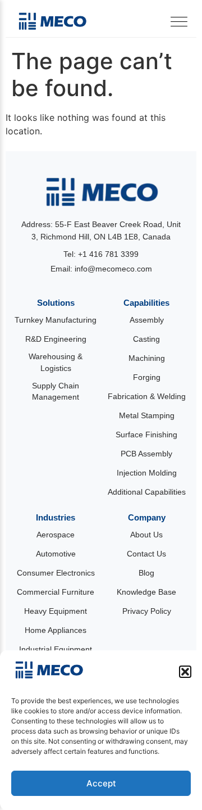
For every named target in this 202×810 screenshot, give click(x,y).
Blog (146, 573)
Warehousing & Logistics (55, 363)
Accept (101, 783)
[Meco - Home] (52, 21)
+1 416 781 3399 (108, 254)
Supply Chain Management (55, 391)
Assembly (147, 320)
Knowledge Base (146, 592)
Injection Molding (147, 473)
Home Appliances (55, 630)
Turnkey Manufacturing (56, 320)
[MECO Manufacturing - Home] (101, 192)
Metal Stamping (147, 416)
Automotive (56, 554)
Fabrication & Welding (147, 397)
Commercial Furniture (55, 592)
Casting (146, 340)
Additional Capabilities (147, 492)
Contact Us (146, 554)
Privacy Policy (146, 611)
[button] (185, 671)
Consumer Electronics (56, 573)
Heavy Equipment (55, 611)
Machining (146, 359)
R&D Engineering (55, 340)
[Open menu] (179, 22)
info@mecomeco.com (113, 268)
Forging (146, 378)
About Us (146, 535)
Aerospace (55, 535)
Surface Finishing (146, 435)
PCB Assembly (146, 454)
